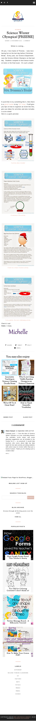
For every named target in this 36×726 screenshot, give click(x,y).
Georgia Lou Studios (21, 718)
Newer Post (8, 417)
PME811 (18, 690)
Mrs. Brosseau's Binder (22, 717)
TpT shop (22, 104)
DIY (18, 675)
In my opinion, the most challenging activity (18, 320)
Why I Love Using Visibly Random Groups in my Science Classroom (26, 380)
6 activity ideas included (18, 163)
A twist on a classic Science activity (18, 267)
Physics (18, 684)
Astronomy (18, 669)
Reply (7, 453)
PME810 (18, 687)
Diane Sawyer (10, 431)
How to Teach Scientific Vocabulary (26, 405)
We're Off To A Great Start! (9, 404)
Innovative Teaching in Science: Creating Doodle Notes (9, 380)
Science (18, 29)
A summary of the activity (18, 215)
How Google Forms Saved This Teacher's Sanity (18, 557)
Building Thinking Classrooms (18, 672)
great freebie (9, 104)
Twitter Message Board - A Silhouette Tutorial (18, 622)
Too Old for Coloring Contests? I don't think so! (18, 590)
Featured (18, 678)
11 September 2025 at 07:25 (25, 431)
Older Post (27, 417)
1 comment (26, 40)
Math (18, 681)
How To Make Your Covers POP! (18, 654)
